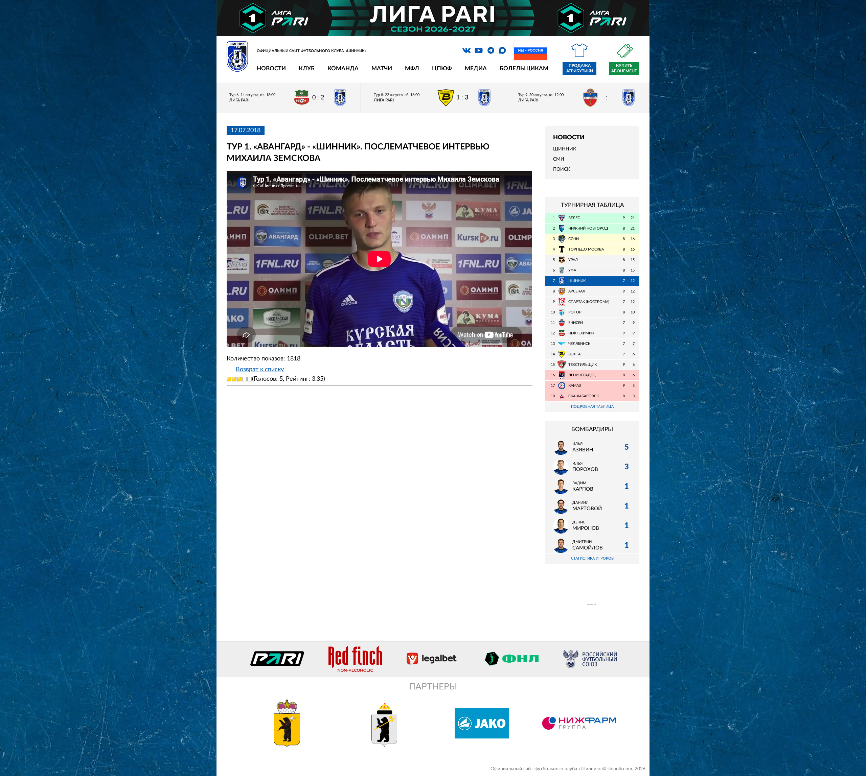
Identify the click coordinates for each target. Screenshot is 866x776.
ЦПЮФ (442, 68)
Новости (271, 68)
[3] (239, 379)
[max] (502, 50)
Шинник (564, 149)
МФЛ (412, 68)
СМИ (558, 159)
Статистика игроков (592, 558)
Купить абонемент (624, 68)
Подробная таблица (592, 406)
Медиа (476, 68)
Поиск (561, 169)
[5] (249, 379)
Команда (343, 68)
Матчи (381, 68)
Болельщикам (524, 68)
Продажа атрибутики (579, 68)
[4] (244, 379)
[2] (234, 379)
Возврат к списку (260, 370)
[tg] (491, 50)
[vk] (466, 50)
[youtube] (479, 50)
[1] (229, 379)
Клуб (307, 68)
